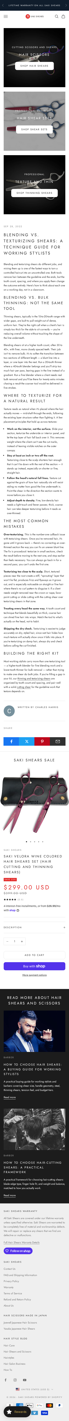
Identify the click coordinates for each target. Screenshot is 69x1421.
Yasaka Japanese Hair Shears (19, 1328)
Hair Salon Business (14, 1364)
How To (8, 1370)
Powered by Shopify (48, 1397)
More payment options (34, 975)
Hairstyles (9, 1357)
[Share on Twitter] (26, 741)
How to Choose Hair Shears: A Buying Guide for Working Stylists (33, 1069)
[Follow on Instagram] (15, 1380)
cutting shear (24, 687)
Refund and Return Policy (17, 1299)
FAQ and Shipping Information (20, 1275)
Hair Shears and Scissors (17, 1351)
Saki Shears (13, 850)
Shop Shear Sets (34, 129)
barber (9, 1057)
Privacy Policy (11, 1281)
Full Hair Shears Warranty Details (22, 1242)
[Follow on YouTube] (24, 1380)
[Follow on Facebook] (5, 1380)
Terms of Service (13, 1293)
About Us (9, 1305)
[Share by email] (57, 741)
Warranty (8, 1287)
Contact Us (9, 1269)
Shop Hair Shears (34, 66)
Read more (10, 1097)
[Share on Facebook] (11, 741)
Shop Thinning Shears (34, 193)
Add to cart (34, 955)
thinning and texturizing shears (33, 678)
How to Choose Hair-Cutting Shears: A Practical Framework (33, 1167)
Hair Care (9, 1345)
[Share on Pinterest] (42, 741)
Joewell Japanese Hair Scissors (20, 1322)
